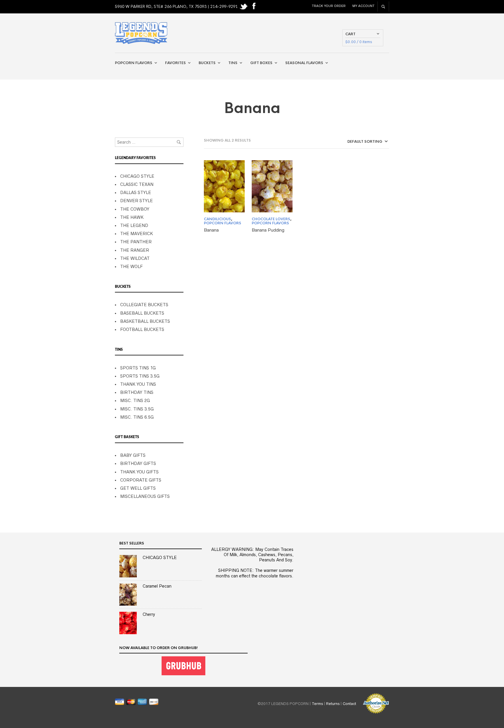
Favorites (175, 63)
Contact (349, 703)
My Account (363, 6)
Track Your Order (329, 6)
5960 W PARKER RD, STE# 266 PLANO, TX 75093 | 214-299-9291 (177, 6)
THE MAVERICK (136, 233)
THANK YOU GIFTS (139, 472)
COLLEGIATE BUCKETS (144, 304)
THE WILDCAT (135, 258)
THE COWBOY (134, 209)
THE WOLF (131, 266)
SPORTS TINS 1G (138, 368)
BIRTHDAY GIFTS (138, 463)
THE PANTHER (136, 241)
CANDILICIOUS (217, 219)
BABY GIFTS (133, 455)
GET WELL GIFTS (138, 488)
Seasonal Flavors (304, 63)
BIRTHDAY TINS (136, 392)
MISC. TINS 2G (135, 400)
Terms (317, 703)
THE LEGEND (134, 225)
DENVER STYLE (136, 200)
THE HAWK (132, 217)
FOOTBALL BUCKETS (142, 329)
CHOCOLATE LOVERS (271, 219)
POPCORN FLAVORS (222, 223)
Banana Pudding (268, 230)
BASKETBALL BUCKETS (145, 321)
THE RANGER (134, 250)
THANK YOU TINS (138, 384)
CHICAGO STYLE (137, 176)
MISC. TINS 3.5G (137, 409)
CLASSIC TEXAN (136, 184)
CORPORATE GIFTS (140, 480)
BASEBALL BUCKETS (142, 313)
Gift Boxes (261, 63)
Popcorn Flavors (133, 63)
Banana (211, 230)
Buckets (207, 63)
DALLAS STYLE (135, 192)
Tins (232, 63)
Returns (333, 703)
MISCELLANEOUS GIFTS (145, 496)
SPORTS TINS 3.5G (140, 376)
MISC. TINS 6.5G (137, 417)
